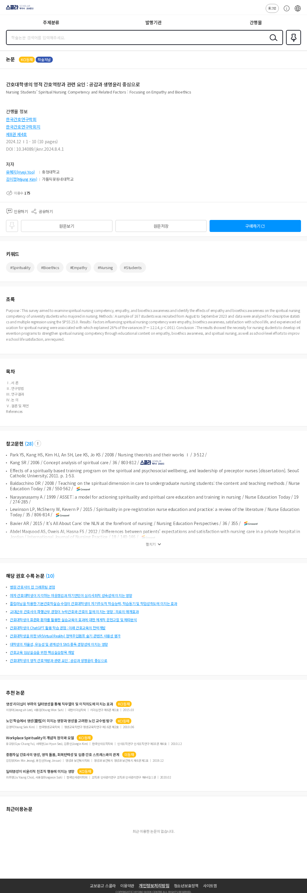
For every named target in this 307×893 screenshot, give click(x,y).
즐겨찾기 (292, 44)
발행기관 (153, 22)
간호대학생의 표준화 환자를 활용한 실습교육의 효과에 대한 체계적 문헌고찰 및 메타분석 (73, 619)
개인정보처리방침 (154, 886)
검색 (272, 42)
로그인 (272, 8)
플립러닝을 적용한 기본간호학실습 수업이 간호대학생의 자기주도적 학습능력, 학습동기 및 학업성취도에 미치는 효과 (93, 603)
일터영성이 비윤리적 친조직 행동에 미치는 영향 (40, 771)
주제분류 (51, 22)
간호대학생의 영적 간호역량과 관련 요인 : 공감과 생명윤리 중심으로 (58, 660)
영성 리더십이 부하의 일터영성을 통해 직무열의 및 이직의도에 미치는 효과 (59, 704)
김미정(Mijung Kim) (21, 179)
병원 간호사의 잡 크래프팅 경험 (32, 586)
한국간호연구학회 (21, 119)
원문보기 (66, 226)
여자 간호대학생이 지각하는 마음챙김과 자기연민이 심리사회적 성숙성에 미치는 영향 (71, 595)
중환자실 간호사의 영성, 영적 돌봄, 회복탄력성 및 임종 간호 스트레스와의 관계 (62, 754)
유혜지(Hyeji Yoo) (20, 172)
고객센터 (285, 11)
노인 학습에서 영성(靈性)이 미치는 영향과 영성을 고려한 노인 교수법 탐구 (59, 720)
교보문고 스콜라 (103, 886)
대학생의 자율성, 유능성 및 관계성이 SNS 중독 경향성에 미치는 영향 (59, 644)
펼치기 (151, 544)
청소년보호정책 (186, 886)
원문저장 (161, 226)
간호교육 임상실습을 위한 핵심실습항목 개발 (42, 652)
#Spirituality (20, 267)
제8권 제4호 (16, 134)
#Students (133, 267)
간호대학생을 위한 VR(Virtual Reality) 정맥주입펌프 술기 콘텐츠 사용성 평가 (65, 635)
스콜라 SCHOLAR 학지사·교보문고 (18, 9)
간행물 (256, 22)
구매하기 (253, 226)
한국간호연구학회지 (23, 127)
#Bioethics (50, 267)
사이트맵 (210, 886)
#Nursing (105, 267)
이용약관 (127, 886)
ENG (297, 11)
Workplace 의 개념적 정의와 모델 (40, 737)
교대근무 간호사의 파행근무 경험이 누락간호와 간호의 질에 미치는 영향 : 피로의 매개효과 (74, 611)
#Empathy (78, 267)
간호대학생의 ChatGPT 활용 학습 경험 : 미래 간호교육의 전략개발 (58, 627)
